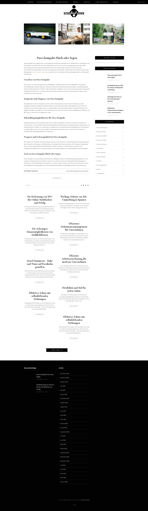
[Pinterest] (85, 185)
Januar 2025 (63, 394)
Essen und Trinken (101, 140)
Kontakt (116, 2)
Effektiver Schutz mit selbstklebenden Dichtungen (40, 296)
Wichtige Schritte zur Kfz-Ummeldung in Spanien (74, 198)
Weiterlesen (40, 218)
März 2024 (63, 419)
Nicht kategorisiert (102, 165)
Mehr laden (55, 350)
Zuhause (30, 2)
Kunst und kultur (101, 2)
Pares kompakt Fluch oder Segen (57, 58)
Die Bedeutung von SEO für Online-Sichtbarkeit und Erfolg (39, 199)
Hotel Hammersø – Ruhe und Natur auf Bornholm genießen (40, 264)
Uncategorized (100, 173)
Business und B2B (62, 2)
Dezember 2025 (64, 373)
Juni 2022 (63, 469)
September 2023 (64, 432)
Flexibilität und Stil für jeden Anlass (74, 289)
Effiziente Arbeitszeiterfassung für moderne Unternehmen (74, 258)
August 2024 (63, 407)
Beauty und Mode (101, 131)
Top (74, 505)
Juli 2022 (62, 465)
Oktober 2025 (64, 382)
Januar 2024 (63, 427)
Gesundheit (100, 148)
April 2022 (63, 473)
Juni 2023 (63, 440)
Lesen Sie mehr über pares (40, 72)
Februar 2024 (64, 423)
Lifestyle (87, 2)
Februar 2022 (64, 482)
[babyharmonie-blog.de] (74, 11)
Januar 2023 (63, 448)
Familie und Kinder (102, 144)
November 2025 (64, 377)
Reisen (98, 169)
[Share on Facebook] (81, 185)
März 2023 (63, 444)
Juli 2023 (62, 436)
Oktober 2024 (64, 402)
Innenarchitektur (101, 156)
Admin (28, 185)
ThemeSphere (85, 500)
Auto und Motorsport (44, 2)
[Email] (88, 185)
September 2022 (64, 461)
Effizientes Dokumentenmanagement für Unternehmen (74, 226)
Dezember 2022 (64, 452)
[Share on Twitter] (83, 185)
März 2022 (63, 477)
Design (75, 2)
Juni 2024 (63, 411)
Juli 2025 (62, 386)
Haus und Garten (101, 152)
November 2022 (64, 457)
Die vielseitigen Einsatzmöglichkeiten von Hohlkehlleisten (40, 231)
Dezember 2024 (64, 398)
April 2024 (63, 415)
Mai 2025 (62, 390)
